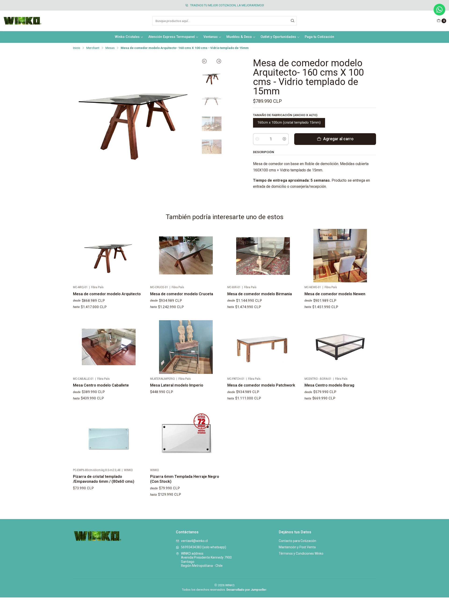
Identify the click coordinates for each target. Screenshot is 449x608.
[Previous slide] (207, 62)
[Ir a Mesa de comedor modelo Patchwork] (263, 347)
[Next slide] (217, 62)
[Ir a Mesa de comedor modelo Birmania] (263, 256)
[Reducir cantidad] (257, 139)
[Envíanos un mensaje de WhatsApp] (439, 9)
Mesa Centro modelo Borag (329, 385)
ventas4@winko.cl (194, 541)
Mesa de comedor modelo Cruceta (181, 293)
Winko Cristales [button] (127, 37)
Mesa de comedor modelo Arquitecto (107, 293)
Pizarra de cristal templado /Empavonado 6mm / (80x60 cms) (103, 479)
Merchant (92, 48)
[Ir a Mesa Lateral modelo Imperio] (186, 347)
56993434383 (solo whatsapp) (203, 547)
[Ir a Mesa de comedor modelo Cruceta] (186, 256)
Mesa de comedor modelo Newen (334, 293)
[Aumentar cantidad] (284, 139)
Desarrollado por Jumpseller (246, 589)
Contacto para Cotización (297, 541)
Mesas (110, 48)
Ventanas (210, 37)
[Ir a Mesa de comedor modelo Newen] (340, 256)
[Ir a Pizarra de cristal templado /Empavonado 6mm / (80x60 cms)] (109, 438)
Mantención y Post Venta (297, 547)
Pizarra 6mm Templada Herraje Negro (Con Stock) (184, 479)
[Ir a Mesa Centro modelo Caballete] (109, 347)
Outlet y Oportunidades (278, 37)
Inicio (76, 48)
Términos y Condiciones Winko (301, 553)
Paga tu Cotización (319, 37)
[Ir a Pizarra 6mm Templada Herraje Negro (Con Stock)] (186, 438)
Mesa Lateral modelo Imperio (176, 385)
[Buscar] (293, 21)
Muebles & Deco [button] (239, 37)
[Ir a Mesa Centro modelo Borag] (340, 347)
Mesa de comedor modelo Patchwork (261, 385)
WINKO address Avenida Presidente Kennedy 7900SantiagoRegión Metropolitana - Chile (206, 560)
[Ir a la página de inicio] (22, 21)
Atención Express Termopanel (171, 37)
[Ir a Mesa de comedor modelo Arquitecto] (109, 256)
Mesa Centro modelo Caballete (101, 385)
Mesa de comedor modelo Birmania (259, 293)
